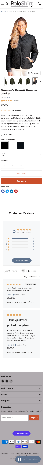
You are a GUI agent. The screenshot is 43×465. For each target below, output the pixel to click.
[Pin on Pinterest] (16, 191)
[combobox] (31, 277)
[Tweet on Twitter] (7, 191)
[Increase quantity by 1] (21, 166)
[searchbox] (12, 271)
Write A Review (22, 260)
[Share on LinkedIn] (11, 191)
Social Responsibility (23, 454)
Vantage (7, 97)
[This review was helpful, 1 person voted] (29, 302)
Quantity (4, 161)
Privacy (15, 456)
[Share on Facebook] (3, 191)
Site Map (36, 454)
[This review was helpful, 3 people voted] (29, 352)
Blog (12, 454)
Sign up (34, 417)
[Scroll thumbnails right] (40, 81)
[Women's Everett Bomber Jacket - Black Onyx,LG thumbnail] (35, 81)
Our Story (4, 454)
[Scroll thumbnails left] (3, 81)
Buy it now (21, 181)
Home (3, 12)
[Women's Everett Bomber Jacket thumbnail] (12, 81)
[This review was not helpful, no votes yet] (33, 302)
